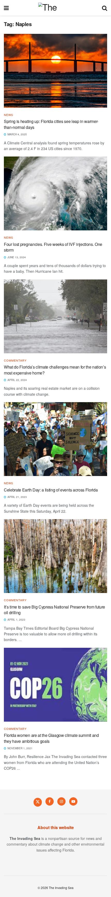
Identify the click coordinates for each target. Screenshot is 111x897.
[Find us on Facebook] (49, 801)
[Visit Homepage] (55, 8)
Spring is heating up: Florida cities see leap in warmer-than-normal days (51, 124)
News (8, 114)
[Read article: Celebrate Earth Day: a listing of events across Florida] (55, 439)
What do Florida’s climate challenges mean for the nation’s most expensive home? (55, 370)
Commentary (15, 360)
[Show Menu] (6, 7)
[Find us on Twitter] (38, 802)
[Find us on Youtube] (73, 801)
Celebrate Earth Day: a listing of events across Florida (51, 490)
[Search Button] (104, 7)
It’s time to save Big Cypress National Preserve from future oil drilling (54, 609)
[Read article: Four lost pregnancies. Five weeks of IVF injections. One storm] (55, 193)
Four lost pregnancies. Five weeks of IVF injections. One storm (53, 247)
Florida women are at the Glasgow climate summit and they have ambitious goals (51, 738)
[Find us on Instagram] (61, 801)
